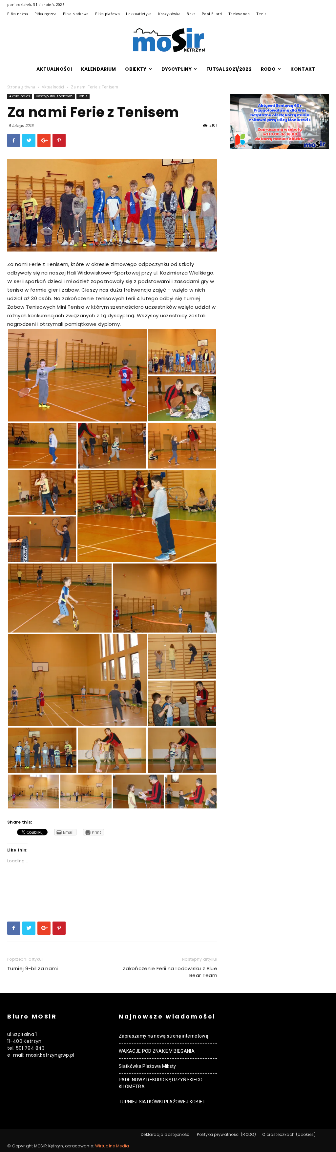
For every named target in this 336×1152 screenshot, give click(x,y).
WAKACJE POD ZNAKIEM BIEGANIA (157, 1051)
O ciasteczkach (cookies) (289, 1134)
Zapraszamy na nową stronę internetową (163, 1036)
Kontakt (302, 69)
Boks (191, 13)
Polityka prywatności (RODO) (226, 1134)
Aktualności (54, 69)
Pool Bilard (212, 13)
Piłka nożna (17, 13)
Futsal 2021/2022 (229, 69)
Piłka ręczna (45, 13)
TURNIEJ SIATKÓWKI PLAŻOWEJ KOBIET (162, 1101)
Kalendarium (98, 69)
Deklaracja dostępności (166, 1134)
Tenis (261, 13)
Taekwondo (239, 13)
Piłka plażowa (107, 13)
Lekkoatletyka (139, 13)
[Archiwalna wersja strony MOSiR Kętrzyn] (168, 40)
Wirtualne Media (112, 1146)
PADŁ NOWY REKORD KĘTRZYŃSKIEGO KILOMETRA (161, 1083)
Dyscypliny (176, 69)
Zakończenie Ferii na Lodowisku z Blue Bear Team (170, 972)
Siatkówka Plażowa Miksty (147, 1066)
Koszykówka (169, 13)
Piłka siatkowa (76, 13)
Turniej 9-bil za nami (32, 968)
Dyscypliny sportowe (54, 96)
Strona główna (21, 87)
